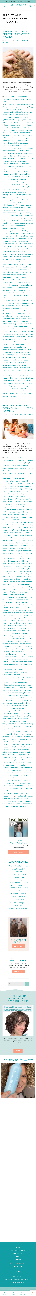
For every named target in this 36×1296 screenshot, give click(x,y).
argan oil (18, 481)
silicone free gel (8, 737)
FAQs (18, 1271)
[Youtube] (21, 1266)
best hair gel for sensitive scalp (19, 507)
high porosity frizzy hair (18, 636)
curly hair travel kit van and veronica (15, 574)
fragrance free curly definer (20, 602)
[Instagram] (18, 1266)
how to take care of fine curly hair (14, 654)
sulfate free (14, 747)
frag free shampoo (18, 223)
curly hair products (20, 169)
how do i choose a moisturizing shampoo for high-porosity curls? (17, 267)
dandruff (12, 192)
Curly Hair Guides (18, 877)
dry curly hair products (18, 202)
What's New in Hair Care (18, 909)
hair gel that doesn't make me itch (19, 623)
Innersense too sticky (10, 672)
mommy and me (16, 695)
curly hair (29, 553)
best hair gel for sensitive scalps (14, 509)
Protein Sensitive (23, 465)
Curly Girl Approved (12, 458)
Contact (18, 1259)
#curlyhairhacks (10, 104)
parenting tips (8, 711)
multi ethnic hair (19, 282)
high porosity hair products (22, 638)
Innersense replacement (12, 667)
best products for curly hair (12, 530)
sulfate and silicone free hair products (16, 321)
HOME (4, 1294)
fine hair (13, 592)
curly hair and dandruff (11, 158)
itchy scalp (15, 277)
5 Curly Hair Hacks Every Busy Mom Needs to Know (18, 408)
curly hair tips (13, 571)
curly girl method (16, 548)
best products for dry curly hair (17, 125)
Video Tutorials (18, 1253)
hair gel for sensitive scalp (23, 244)
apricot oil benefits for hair (19, 112)
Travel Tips (18, 468)
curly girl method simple (21, 156)
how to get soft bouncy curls (16, 649)
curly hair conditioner (10, 556)
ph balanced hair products (19, 295)
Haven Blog (22, 1294)
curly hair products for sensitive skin (16, 563)
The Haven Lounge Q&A (18, 903)
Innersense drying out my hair (13, 656)
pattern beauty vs (19, 711)
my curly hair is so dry (20, 703)
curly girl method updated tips (14, 553)
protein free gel (13, 724)
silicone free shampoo (17, 739)
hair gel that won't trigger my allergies (16, 628)
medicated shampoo (18, 280)
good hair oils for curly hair (16, 615)
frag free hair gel (15, 220)
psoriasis (15, 306)
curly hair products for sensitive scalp (16, 561)
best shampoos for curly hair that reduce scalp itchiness (18, 135)
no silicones (23, 708)
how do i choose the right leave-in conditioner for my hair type (17, 646)
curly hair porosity (23, 558)
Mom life (30, 693)
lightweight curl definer (14, 687)
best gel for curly (16, 499)
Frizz (26, 463)
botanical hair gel (16, 143)
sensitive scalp (24, 306)
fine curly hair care (21, 213)
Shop (18, 1247)
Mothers (26, 695)
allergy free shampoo (25, 104)
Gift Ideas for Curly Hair (18, 894)
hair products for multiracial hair (14, 631)
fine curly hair (17, 589)
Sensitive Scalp (12, 99)
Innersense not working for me (20, 664)
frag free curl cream (22, 215)
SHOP (13, 1294)
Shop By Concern (17, 1250)
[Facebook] (14, 1266)
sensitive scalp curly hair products (15, 308)
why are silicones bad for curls (20, 806)
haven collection (18, 264)
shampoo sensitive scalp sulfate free (16, 311)
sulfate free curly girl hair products (15, 324)
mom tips (6, 695)
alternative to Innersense (12, 478)
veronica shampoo (9, 365)
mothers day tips (9, 698)
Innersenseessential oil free (13, 677)
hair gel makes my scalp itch (13, 246)
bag (31, 1294)
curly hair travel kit (25, 571)
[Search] (27, 984)
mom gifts (22, 693)
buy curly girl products (18, 148)
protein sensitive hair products (17, 726)
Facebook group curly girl (23, 587)
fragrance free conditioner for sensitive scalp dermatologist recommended (14, 228)
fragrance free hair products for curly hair (17, 605)
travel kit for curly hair (20, 334)
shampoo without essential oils (14, 313)
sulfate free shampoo (21, 749)
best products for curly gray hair (21, 527)
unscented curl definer (17, 765)
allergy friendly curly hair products (15, 107)
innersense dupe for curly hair (21, 272)
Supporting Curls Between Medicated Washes (16, 34)
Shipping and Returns (18, 1274)
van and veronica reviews (18, 362)
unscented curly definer (11, 767)
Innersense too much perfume (18, 669)
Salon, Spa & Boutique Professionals (18, 1279)
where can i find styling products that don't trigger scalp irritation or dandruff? (17, 375)
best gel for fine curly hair (19, 502)
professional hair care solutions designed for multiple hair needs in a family (16, 721)
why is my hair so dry (10, 396)
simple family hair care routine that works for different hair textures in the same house (17, 316)
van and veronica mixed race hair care (16, 352)
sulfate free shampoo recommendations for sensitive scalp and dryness (18, 329)
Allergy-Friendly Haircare (18, 866)
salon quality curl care (18, 731)
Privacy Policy (18, 1277)
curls (24, 545)
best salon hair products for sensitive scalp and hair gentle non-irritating (18, 127)
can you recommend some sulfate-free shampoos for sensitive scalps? (18, 150)
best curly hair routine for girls (13, 489)
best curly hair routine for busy (20, 486)
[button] (18, 852)
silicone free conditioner (21, 734)
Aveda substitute (16, 483)
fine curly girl (7, 589)
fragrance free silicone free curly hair (16, 607)
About (18, 1256)
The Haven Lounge (18, 1282)
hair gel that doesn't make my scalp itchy (17, 625)
